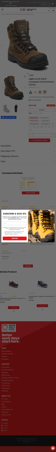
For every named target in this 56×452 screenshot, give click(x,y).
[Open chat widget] (53, 448)
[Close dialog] (53, 211)
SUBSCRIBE (15, 238)
